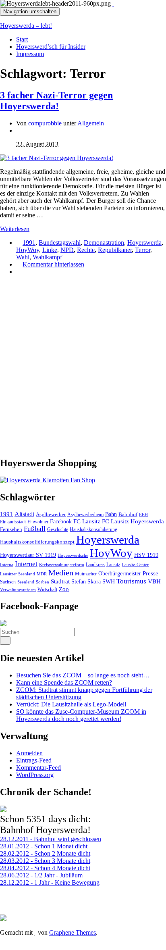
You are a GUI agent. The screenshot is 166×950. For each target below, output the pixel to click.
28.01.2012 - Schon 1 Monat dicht (43, 846)
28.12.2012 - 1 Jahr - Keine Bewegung (50, 882)
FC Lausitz (86, 521)
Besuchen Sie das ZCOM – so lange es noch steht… (82, 675)
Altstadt (24, 513)
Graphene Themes (72, 932)
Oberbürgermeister (119, 573)
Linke (49, 249)
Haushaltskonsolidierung (93, 529)
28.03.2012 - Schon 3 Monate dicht (45, 860)
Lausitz (113, 564)
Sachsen (8, 582)
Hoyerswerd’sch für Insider (50, 46)
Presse (150, 573)
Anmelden (29, 753)
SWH (108, 582)
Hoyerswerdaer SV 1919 (28, 555)
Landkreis (95, 564)
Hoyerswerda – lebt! (26, 25)
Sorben (42, 581)
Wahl (22, 257)
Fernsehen (11, 529)
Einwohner (37, 522)
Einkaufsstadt (13, 522)
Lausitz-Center (135, 564)
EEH (143, 514)
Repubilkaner (115, 249)
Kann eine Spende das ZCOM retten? (64, 682)
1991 (29, 242)
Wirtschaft (47, 589)
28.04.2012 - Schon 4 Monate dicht (45, 868)
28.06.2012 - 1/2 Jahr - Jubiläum (41, 875)
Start (22, 39)
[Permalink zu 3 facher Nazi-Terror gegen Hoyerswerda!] (56, 157)
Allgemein (90, 123)
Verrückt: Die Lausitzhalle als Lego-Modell (71, 704)
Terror (142, 249)
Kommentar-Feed (38, 767)
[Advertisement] (83, 365)
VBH (154, 581)
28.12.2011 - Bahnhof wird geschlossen (50, 838)
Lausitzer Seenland (17, 573)
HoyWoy (27, 249)
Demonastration (104, 242)
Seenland (25, 581)
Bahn (111, 514)
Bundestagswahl (60, 242)
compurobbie (45, 123)
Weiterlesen (14, 228)
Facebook (61, 521)
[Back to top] (2, 946)
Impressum (30, 53)
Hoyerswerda (144, 242)
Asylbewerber (51, 514)
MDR (42, 573)
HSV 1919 (146, 555)
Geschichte (57, 529)
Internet (26, 564)
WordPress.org (35, 774)
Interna (6, 564)
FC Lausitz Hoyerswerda (133, 521)
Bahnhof (127, 514)
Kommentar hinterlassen (53, 264)
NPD (67, 249)
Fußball (35, 529)
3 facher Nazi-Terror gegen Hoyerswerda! (56, 100)
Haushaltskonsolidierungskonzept (37, 542)
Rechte (86, 249)
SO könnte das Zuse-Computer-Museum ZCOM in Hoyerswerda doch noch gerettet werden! (81, 715)
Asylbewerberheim (85, 514)
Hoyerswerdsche (73, 555)
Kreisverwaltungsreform (61, 564)
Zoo (64, 588)
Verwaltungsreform (18, 589)
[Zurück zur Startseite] (113, 3)
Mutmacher (86, 574)
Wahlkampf (47, 257)
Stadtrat (60, 581)
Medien (60, 572)
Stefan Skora (86, 582)
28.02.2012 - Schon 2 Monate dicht (45, 853)
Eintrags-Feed (34, 760)
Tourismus (131, 581)
